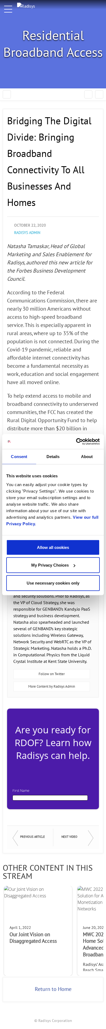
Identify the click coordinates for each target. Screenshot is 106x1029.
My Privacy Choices (50, 565)
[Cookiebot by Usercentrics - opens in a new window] (76, 441)
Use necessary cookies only (53, 582)
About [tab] (87, 456)
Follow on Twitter (52, 674)
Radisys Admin (27, 232)
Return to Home (53, 989)
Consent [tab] (19, 456)
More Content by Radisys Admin (51, 686)
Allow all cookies (53, 547)
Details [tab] (53, 456)
